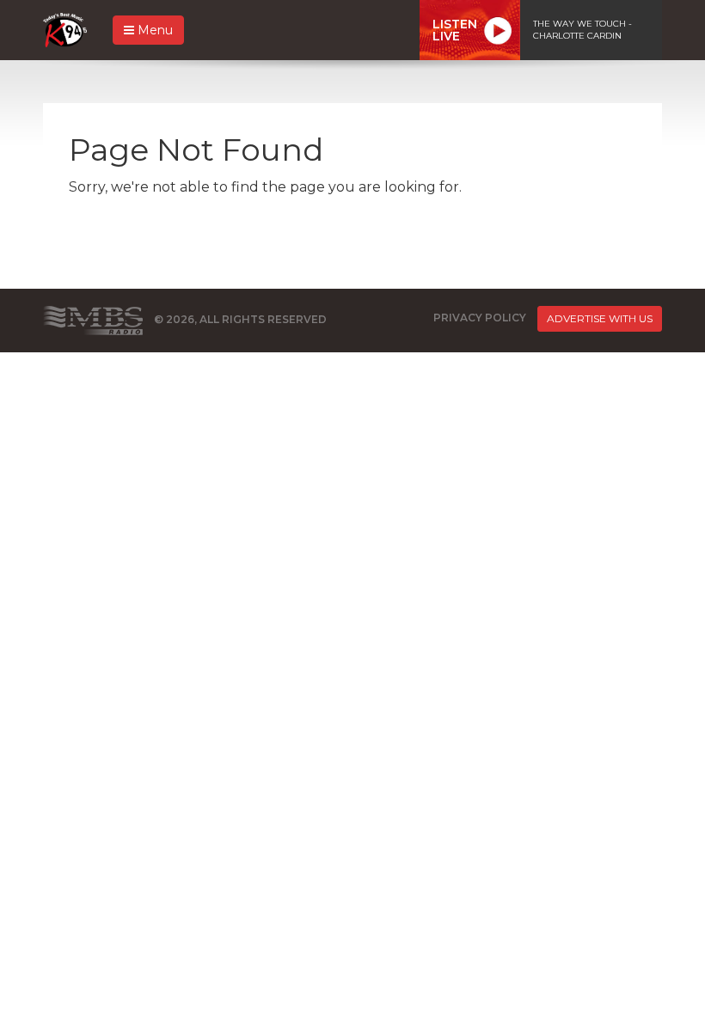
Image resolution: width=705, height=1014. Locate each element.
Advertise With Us (600, 318)
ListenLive (454, 30)
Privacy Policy (479, 317)
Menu (153, 30)
